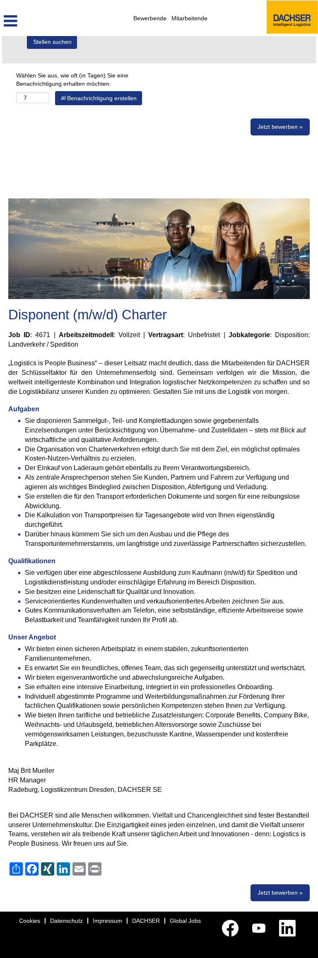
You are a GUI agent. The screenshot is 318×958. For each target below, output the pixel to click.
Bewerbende (149, 18)
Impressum (107, 920)
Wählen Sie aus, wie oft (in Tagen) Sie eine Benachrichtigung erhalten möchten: (72, 79)
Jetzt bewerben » (280, 126)
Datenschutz (66, 920)
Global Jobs (185, 920)
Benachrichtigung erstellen (101, 98)
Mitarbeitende (189, 18)
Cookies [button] (29, 920)
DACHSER (146, 920)
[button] (53, 21)
